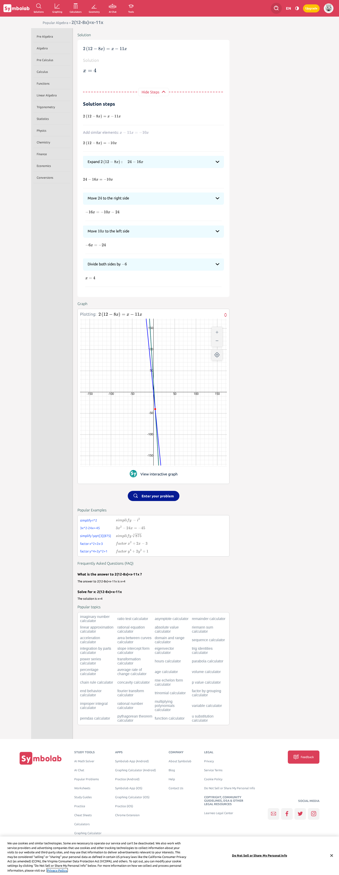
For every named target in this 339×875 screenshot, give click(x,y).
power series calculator (90, 661)
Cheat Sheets (83, 815)
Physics (41, 130)
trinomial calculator (170, 693)
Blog (172, 770)
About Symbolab (180, 761)
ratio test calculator (132, 619)
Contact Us (176, 788)
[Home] (41, 758)
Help (172, 779)
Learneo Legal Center (218, 813)
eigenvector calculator (164, 651)
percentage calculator (89, 672)
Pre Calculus (45, 60)
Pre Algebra (45, 36)
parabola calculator (207, 661)
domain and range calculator (169, 640)
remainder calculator (208, 619)
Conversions (45, 177)
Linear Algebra (47, 95)
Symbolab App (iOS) (128, 788)
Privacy (209, 761)
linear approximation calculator (96, 629)
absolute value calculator (167, 629)
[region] (169, 855)
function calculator (169, 718)
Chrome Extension (127, 815)
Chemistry (43, 142)
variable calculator (207, 706)
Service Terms (213, 770)
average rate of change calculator (131, 672)
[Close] (332, 855)
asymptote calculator (171, 619)
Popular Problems (86, 779)
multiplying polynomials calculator (165, 706)
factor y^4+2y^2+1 (93, 551)
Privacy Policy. (57, 870)
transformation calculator (129, 661)
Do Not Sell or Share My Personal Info (229, 788)
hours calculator (168, 661)
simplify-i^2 (88, 520)
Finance (42, 154)
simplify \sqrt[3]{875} (95, 535)
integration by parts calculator (95, 651)
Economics (44, 165)
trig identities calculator (202, 651)
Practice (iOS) (124, 806)
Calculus (42, 71)
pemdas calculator (95, 718)
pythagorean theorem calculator (134, 718)
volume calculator (206, 672)
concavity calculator (133, 682)
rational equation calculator (131, 629)
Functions (43, 83)
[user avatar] (328, 8)
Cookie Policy (213, 779)
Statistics (43, 118)
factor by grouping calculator (206, 693)
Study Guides (83, 797)
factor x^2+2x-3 (91, 543)
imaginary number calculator (95, 619)
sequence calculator (208, 640)
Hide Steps (150, 92)
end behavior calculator (90, 693)
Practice (79, 806)
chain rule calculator (96, 682)
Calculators (82, 824)
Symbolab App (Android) (132, 761)
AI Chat (79, 770)
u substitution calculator (203, 718)
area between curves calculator (134, 640)
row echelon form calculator (169, 682)
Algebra (42, 48)
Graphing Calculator (87, 833)
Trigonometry (46, 107)
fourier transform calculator (130, 693)
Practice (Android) (127, 779)
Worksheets (82, 788)
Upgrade (311, 8)
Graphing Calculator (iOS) (132, 797)
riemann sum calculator (202, 629)
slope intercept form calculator (133, 651)
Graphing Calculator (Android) (135, 770)
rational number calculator (130, 706)
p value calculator (206, 682)
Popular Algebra (55, 23)
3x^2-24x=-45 (90, 528)
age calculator (166, 672)
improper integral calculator (94, 706)
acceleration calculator (90, 640)
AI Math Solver (84, 761)
